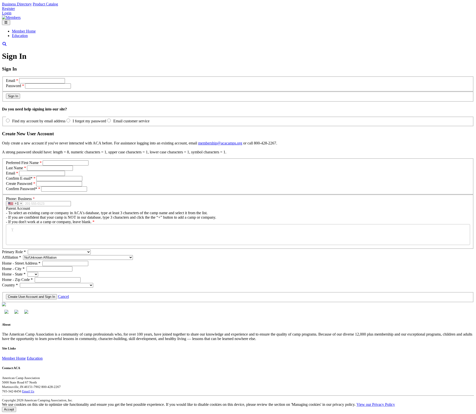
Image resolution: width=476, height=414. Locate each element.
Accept (9, 409)
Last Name (14, 168)
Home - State (14, 274)
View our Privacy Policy (376, 404)
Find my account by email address (38, 121)
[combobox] (14, 203)
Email (10, 80)
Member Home (24, 31)
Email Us (28, 391)
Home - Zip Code (17, 279)
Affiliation (11, 257)
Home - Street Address (21, 263)
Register (8, 8)
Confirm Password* (21, 189)
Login (6, 13)
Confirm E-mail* (19, 178)
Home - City (13, 269)
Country (10, 285)
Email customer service (131, 121)
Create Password (19, 183)
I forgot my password (89, 121)
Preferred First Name (22, 163)
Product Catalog (45, 4)
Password (13, 86)
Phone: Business (20, 199)
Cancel (63, 296)
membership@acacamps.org (220, 143)
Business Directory (17, 4)
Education (20, 36)
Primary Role (14, 252)
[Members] (11, 17)
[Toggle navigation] (6, 22)
